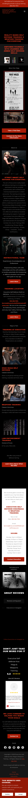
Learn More (14, 281)
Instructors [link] (14, 776)
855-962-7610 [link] (16, 519)
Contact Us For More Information (14, 137)
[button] (24, 11)
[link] (10, 13)
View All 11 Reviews (14, 678)
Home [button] (14, 772)
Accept (21, 794)
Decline (7, 794)
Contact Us (14, 736)
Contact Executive (14, 559)
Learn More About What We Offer (14, 464)
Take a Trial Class (14, 130)
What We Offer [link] (14, 774)
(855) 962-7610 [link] (14, 6)
